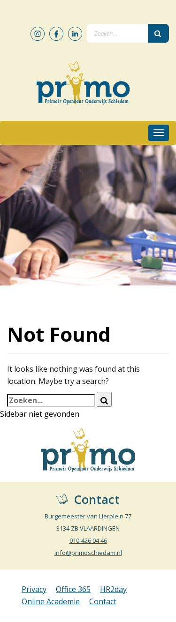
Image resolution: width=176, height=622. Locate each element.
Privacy (34, 589)
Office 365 (73, 589)
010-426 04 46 (88, 540)
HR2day (113, 589)
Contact (102, 601)
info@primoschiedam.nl (88, 552)
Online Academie (51, 601)
